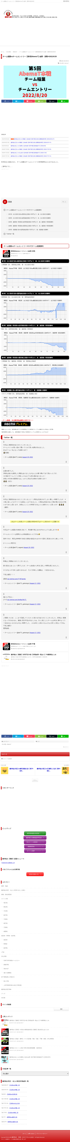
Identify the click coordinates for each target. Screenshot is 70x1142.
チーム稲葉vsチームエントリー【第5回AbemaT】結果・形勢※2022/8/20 (30, 56)
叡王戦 (5, 915)
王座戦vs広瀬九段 (12, 1094)
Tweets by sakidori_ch (8, 862)
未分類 (3, 997)
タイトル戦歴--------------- (34, 851)
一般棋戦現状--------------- (34, 846)
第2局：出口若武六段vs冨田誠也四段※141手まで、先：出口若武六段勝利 (29, 218)
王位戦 (5, 911)
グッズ (3, 993)
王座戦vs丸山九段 (14, 1103)
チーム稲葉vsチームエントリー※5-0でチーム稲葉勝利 (23, 210)
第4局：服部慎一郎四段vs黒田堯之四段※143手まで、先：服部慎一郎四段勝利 (30, 226)
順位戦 (5, 907)
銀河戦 (5, 948)
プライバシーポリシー (41, 1133)
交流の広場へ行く (34, 874)
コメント (67, 747)
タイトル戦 (4, 898)
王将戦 (5, 927)
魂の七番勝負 (7, 972)
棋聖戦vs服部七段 (12, 1117)
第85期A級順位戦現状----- (34, 833)
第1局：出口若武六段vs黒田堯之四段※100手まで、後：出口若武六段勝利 (29, 214)
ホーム (35, 780)
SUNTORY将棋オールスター (12, 960)
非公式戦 (3, 956)
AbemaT (6, 968)
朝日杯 (5, 940)
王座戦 (5, 919)
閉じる (64, 201)
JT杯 (2, 952)
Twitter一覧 (10, 234)
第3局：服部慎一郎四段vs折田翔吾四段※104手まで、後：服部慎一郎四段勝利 (30, 222)
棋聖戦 (5, 931)
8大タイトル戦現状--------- (34, 842)
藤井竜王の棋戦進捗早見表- (34, 837)
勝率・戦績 (4, 886)
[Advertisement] (35, 33)
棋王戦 (5, 923)
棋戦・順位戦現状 (6, 894)
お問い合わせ (31, 1133)
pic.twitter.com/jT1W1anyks (16, 579)
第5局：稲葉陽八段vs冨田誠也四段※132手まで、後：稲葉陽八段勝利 (28, 229)
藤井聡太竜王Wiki (6, 989)
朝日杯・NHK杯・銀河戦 (8, 935)
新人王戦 (6, 981)
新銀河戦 (6, 964)
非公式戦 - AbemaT (64, 63)
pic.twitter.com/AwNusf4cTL (16, 600)
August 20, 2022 (27, 457)
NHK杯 (5, 944)
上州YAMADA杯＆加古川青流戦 (13, 985)
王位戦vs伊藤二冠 (14, 1085)
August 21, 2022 (35, 583)
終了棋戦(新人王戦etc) (7, 977)
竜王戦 (5, 902)
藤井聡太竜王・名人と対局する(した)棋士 (13, 890)
